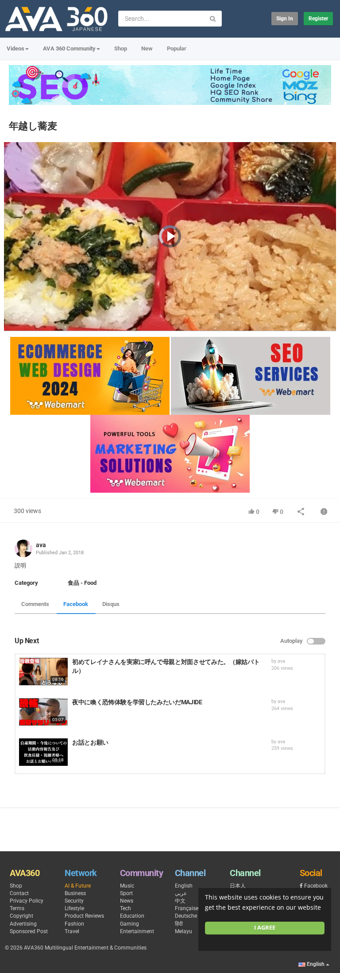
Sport (126, 893)
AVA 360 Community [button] (69, 48)
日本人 (238, 886)
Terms (17, 908)
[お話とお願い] (43, 752)
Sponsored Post (29, 931)
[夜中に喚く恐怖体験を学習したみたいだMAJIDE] (43, 712)
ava (41, 544)
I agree (264, 927)
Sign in (284, 18)
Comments (35, 604)
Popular (176, 48)
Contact (19, 893)
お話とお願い (90, 742)
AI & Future (78, 886)
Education (132, 916)
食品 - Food (82, 582)
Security (74, 901)
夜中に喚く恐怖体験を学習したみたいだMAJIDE (137, 702)
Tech (125, 908)
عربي (181, 893)
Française (186, 908)
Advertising (23, 924)
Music (127, 886)
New (147, 48)
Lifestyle (74, 908)
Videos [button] (15, 48)
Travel (72, 931)
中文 (180, 901)
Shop (120, 48)
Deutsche (186, 916)
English (184, 886)
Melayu (183, 931)
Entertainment (137, 931)
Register (318, 18)
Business (75, 893)
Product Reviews (84, 916)
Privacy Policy (26, 901)
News (126, 901)
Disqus (111, 604)
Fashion (74, 924)
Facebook (75, 604)
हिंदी (179, 924)
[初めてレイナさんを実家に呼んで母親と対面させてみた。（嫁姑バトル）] (43, 671)
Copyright (21, 916)
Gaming (129, 924)
